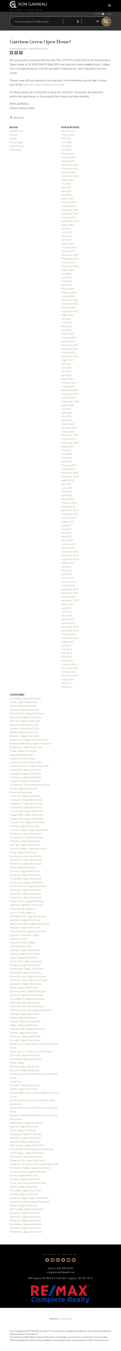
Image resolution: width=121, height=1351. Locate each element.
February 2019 (68, 465)
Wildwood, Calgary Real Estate (25, 1220)
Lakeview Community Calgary (25, 934)
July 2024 (66, 228)
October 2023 (68, 262)
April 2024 (66, 239)
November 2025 (69, 168)
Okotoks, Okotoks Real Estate (25, 1021)
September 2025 (70, 175)
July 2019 (66, 450)
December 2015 (69, 589)
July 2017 (66, 525)
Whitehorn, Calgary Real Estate (25, 1216)
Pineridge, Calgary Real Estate (25, 1040)
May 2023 (66, 281)
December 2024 (69, 209)
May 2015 (66, 615)
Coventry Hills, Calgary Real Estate (27, 822)
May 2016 (66, 570)
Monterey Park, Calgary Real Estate (28, 991)
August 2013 (67, 679)
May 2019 (66, 457)
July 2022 (66, 318)
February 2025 (68, 202)
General (14, 134)
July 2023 (66, 273)
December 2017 (69, 510)
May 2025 (66, 191)
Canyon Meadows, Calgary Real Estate (29, 765)
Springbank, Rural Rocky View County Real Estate (34, 1164)
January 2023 (68, 296)
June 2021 (66, 367)
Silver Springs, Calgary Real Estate (27, 1145)
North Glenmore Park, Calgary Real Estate (31, 1010)
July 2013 (66, 683)
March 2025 (67, 198)
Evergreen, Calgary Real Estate (25, 874)
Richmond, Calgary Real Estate (25, 1070)
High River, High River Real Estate (26, 904)
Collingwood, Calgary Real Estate (26, 803)
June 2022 (66, 322)
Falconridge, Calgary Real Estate (26, 878)
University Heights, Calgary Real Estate (29, 1197)
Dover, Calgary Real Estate (23, 852)
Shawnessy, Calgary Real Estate (25, 1137)
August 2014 (67, 641)
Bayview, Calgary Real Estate (24, 728)
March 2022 (67, 333)
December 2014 (69, 626)
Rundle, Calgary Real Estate (23, 1088)
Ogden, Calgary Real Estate (23, 1017)
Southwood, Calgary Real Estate (26, 1156)
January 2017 (68, 547)
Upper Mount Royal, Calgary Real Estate (30, 1201)
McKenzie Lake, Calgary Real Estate (28, 976)
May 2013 (66, 686)
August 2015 (67, 604)
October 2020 (68, 397)
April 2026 (66, 149)
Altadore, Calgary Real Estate (24, 709)
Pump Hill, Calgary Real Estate (25, 1055)
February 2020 (68, 427)
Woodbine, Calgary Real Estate (25, 1227)
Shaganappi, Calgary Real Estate (26, 1134)
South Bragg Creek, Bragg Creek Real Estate (32, 1149)
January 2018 (68, 506)
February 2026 (68, 157)
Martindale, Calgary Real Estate (25, 972)
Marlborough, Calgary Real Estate (26, 968)
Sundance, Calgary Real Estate (25, 1179)
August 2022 (67, 314)
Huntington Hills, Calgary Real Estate (28, 916)
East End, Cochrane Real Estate (26, 856)
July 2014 (66, 645)
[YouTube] (68, 1260)
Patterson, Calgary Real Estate (25, 1036)
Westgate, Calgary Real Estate (25, 1212)
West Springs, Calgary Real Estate (27, 1209)
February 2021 (68, 382)
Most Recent (68, 130)
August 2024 (67, 224)
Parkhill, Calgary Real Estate (23, 1032)
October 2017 (68, 517)
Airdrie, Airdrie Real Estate (23, 705)
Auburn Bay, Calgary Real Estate (26, 717)
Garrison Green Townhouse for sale (43, 84)
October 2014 (68, 634)
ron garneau (16, 1081)
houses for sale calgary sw (22, 912)
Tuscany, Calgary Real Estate (24, 1194)
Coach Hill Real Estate (21, 792)
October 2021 (68, 352)
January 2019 (68, 469)
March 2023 (67, 288)
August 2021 (67, 360)
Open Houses (17, 146)
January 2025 (68, 206)
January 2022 (68, 341)
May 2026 (66, 146)
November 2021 (69, 348)
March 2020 (67, 423)
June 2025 (66, 187)
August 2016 (67, 562)
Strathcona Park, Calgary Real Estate (28, 1171)
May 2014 (66, 653)
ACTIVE (98, 14)
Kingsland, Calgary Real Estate (25, 927)
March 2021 (67, 378)
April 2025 (66, 194)
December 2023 (69, 254)
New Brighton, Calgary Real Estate (27, 998)
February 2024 (68, 247)
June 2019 (66, 453)
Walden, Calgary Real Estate (24, 1205)
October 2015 (68, 596)
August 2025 (67, 179)
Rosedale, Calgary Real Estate (25, 1085)
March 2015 (67, 619)
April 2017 (66, 536)
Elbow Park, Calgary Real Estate (26, 859)
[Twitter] (52, 1260)
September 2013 (70, 675)
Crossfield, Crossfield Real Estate (26, 837)
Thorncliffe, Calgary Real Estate (25, 1190)
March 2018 (67, 498)
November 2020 (69, 393)
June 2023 (66, 277)
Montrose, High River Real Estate (26, 995)
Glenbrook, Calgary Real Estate (25, 893)
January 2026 (68, 161)
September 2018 (70, 476)
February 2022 (68, 337)
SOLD (109, 14)
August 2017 (67, 521)
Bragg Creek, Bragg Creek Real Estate (29, 739)
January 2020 (68, 431)
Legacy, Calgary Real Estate (23, 957)
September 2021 (70, 356)
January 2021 (68, 386)
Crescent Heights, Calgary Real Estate (29, 829)
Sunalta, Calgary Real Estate (24, 1175)
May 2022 (66, 326)
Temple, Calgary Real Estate (24, 1186)
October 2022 (68, 307)
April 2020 (66, 420)
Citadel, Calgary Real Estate (23, 788)
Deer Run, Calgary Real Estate (25, 844)
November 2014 (69, 630)
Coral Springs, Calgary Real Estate (26, 811)
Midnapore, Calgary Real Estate (25, 983)
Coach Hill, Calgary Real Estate (25, 796)
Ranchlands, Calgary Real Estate (26, 1058)
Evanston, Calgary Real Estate (25, 871)
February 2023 (68, 292)
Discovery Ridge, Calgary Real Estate (28, 848)
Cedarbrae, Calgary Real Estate (25, 777)
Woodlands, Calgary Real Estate (26, 1231)
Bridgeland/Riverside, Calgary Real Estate (30, 743)
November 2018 (69, 472)
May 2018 (66, 491)
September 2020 (70, 401)
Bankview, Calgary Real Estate (25, 720)
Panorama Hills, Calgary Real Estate (27, 1028)
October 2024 (68, 217)
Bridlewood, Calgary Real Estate (26, 747)
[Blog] (74, 1260)
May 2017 (66, 532)
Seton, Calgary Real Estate (23, 1130)
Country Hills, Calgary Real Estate (26, 818)
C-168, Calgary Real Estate (23, 750)
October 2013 (68, 671)
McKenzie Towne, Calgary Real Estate (29, 980)
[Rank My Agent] (63, 1260)
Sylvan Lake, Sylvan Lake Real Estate (28, 1182)
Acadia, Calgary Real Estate (23, 702)
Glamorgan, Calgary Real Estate (25, 889)
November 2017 (69, 514)
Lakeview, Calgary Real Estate (25, 950)
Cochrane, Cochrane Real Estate (26, 799)
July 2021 (66, 363)
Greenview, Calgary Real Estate (25, 897)
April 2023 (66, 285)
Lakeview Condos (19, 938)
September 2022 (70, 311)
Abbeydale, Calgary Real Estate (25, 698)
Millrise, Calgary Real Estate (23, 987)
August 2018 (67, 480)
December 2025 (69, 164)
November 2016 (69, 555)
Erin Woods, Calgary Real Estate (26, 863)
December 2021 (69, 345)
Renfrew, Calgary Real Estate (24, 1066)
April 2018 (66, 495)
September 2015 (70, 600)
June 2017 (66, 529)
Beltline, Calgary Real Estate (24, 732)
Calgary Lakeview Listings (22, 758)
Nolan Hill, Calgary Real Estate (25, 1002)
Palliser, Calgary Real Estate (23, 1025)
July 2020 (66, 408)
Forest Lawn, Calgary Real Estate (26, 882)
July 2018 (66, 484)
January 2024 (68, 251)
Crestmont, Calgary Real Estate (25, 833)
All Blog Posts (16, 130)
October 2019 (68, 438)
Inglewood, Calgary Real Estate (25, 920)
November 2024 (69, 213)
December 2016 (69, 551)
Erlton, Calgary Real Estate (23, 867)
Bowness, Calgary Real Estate (25, 735)
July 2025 (66, 183)
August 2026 (67, 134)
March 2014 (67, 660)
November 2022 (69, 303)
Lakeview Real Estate (21, 946)
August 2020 (67, 405)
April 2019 (66, 461)
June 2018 (66, 487)
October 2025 (68, 172)
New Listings (16, 142)
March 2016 (67, 577)
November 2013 (69, 668)
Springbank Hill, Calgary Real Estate (27, 1160)
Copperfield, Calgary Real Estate (26, 807)
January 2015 (68, 622)
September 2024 (70, 221)
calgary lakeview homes (21, 754)
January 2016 (68, 585)
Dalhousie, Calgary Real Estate (25, 841)
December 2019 (69, 435)
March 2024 (67, 243)
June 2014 (66, 649)
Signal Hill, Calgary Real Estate (25, 1141)
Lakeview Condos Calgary (23, 942)
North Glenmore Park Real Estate (27, 1006)
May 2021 (66, 371)
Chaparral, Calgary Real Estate (25, 781)
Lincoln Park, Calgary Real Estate (26, 961)
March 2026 (67, 153)
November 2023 (69, 258)
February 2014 (68, 664)
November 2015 (69, 592)
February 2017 (68, 544)
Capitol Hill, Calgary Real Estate (25, 769)
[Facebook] (47, 1260)
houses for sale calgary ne (22, 908)
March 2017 (67, 540)
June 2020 (66, 412)
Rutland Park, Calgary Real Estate (26, 1122)
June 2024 (66, 232)
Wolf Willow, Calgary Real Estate (26, 1224)
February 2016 (68, 581)
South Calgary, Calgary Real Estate (27, 1152)
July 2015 (66, 608)
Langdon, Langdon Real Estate (25, 953)
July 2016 (66, 566)
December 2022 (69, 299)
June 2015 (66, 611)
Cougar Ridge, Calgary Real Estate (27, 814)
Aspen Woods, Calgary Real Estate (27, 713)
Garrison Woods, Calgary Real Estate (28, 886)
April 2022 (66, 330)
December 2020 (69, 390)
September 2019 (70, 442)
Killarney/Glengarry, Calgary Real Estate (29, 923)
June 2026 (66, 142)
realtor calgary (17, 1062)
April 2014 (66, 656)
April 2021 (66, 375)
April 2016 (66, 574)
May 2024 (66, 236)
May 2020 (66, 416)
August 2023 (67, 269)
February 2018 (68, 502)
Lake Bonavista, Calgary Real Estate (28, 931)
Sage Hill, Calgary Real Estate (24, 1126)
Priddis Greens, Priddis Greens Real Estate (31, 1051)
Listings (13, 138)
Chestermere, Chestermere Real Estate (30, 784)
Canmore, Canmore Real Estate (26, 762)
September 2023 (70, 266)
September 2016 (70, 559)
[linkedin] (58, 1260)
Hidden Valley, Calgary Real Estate (27, 901)
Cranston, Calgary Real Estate (25, 826)
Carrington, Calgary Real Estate (25, 773)
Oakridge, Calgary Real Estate (25, 1013)
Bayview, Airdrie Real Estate (24, 724)
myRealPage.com (65, 1319)
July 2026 (66, 138)
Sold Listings (16, 149)
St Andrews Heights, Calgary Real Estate (30, 1167)
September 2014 (70, 637)
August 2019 (67, 446)
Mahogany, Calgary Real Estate (25, 965)
